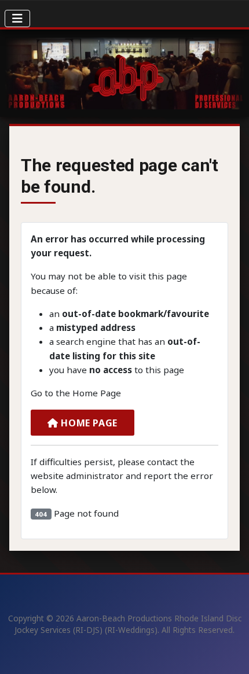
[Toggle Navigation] (17, 18)
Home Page (88, 423)
